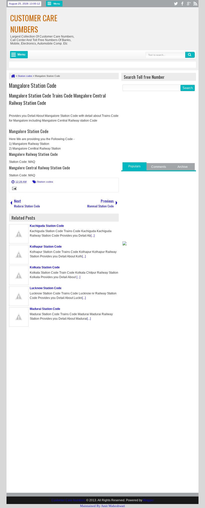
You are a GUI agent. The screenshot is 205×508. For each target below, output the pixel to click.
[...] (92, 235)
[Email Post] (13, 189)
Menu (57, 3)
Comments (158, 167)
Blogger (148, 500)
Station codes (45, 181)
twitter (175, 3)
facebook (182, 3)
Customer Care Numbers (33, 23)
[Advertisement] (158, 127)
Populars (134, 166)
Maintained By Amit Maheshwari (102, 506)
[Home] (12, 76)
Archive (183, 167)
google (189, 3)
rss (195, 3)
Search (190, 55)
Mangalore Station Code (32, 85)
